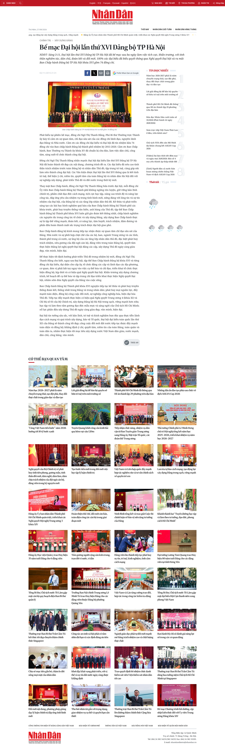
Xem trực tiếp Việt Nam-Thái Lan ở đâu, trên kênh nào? (162, 131)
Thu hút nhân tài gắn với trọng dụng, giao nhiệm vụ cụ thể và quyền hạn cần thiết (90, 713)
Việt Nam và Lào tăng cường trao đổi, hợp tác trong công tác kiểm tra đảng (132, 594)
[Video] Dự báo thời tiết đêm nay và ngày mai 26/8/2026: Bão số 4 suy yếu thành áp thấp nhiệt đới (162, 158)
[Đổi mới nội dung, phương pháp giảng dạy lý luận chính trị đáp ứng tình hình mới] (48, 695)
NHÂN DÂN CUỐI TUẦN (162, 29)
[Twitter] (94, 73)
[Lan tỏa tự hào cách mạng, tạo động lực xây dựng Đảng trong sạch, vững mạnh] (176, 455)
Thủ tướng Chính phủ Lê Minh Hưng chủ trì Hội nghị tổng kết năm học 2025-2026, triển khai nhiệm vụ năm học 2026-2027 (176, 433)
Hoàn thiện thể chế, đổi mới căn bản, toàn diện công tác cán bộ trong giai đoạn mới (89, 517)
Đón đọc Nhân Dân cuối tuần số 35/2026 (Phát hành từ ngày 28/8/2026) (161, 120)
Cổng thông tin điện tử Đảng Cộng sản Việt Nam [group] (51, 725)
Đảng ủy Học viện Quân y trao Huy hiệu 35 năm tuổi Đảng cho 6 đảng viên (48, 556)
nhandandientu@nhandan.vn (183, 742)
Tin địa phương (188, 3)
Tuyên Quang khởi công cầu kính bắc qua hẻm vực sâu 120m (89, 429)
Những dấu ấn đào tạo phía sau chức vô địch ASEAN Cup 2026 (176, 392)
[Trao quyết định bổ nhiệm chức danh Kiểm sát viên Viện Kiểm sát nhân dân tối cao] (134, 657)
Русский (115, 3)
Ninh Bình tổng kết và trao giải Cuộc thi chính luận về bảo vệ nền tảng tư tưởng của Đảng (133, 517)
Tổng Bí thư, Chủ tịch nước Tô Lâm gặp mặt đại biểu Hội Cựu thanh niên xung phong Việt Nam (176, 596)
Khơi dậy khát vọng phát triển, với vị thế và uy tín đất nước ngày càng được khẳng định (89, 675)
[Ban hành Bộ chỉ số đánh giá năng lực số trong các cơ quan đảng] (176, 620)
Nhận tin (205, 3)
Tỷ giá (165, 182)
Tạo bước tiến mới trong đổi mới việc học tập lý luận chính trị (89, 471)
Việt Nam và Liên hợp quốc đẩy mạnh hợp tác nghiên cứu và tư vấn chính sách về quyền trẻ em (133, 473)
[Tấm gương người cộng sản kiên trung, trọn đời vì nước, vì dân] (91, 541)
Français (106, 3)
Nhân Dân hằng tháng (185, 29)
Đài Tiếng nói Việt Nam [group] (142, 725)
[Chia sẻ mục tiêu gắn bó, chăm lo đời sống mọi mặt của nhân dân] (48, 657)
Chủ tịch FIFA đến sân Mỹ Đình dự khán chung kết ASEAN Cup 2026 (161, 145)
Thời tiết (154, 182)
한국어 (133, 3)
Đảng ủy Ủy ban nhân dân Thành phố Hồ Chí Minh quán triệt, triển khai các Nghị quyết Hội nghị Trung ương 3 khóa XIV (47, 519)
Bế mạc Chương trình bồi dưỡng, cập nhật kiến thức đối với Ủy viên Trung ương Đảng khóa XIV (175, 713)
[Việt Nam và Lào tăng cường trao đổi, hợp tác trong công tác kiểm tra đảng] (134, 579)
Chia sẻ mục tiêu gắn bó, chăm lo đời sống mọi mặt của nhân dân (46, 673)
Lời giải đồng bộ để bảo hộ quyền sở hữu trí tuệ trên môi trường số (162, 93)
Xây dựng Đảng (64, 40)
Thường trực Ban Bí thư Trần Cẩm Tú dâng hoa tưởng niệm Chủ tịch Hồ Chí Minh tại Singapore (176, 675)
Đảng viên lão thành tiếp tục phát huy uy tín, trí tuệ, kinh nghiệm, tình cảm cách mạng (132, 558)
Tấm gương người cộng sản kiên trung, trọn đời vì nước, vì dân (90, 556)
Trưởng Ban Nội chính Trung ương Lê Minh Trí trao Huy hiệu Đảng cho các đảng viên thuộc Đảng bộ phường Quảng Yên (90, 598)
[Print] (108, 73)
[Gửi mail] (101, 73)
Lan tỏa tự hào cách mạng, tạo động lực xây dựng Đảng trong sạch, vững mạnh (176, 471)
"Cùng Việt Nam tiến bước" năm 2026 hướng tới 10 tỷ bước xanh (47, 429)
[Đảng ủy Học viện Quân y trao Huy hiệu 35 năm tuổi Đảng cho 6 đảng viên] (48, 541)
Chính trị (45, 40)
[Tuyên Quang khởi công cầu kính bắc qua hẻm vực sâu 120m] (91, 414)
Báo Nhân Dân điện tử (112, 17)
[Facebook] (87, 73)
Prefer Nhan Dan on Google (128, 73)
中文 (99, 3)
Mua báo (158, 3)
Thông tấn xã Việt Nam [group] (115, 725)
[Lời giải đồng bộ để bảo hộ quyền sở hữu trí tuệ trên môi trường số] (91, 376)
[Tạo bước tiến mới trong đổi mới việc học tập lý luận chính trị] (91, 455)
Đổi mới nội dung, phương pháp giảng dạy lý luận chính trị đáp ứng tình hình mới (47, 713)
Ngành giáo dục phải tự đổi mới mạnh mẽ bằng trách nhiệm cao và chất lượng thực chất (133, 637)
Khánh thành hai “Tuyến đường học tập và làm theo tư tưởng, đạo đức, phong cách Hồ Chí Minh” (176, 517)
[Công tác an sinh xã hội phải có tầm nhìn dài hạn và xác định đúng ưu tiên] (91, 620)
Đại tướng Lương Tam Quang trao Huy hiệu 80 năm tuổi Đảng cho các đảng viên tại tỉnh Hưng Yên (176, 558)
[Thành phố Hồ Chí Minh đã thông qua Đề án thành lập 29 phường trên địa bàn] (134, 376)
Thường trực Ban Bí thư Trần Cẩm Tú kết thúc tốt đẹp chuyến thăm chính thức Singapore (47, 637)
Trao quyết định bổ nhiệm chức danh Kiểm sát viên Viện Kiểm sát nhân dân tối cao (133, 675)
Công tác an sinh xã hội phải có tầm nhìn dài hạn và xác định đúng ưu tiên (89, 635)
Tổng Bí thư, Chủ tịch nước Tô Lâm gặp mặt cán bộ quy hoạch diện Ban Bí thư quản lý (48, 596)
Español (124, 3)
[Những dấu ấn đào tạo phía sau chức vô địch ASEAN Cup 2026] (176, 376)
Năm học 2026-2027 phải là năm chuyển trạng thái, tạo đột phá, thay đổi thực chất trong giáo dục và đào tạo (161, 80)
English (92, 3)
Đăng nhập (220, 3)
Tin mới (172, 3)
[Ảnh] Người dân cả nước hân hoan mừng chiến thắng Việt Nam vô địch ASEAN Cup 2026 (160, 171)
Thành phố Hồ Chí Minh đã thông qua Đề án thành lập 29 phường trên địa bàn (162, 107)
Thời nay (145, 29)
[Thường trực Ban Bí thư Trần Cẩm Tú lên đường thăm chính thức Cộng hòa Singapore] (134, 695)
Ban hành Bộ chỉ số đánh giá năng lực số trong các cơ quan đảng (175, 635)
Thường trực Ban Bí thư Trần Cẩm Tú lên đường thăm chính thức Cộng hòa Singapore (132, 713)
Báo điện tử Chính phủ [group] (89, 725)
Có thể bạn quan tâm (48, 359)
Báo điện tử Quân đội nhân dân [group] (173, 725)
